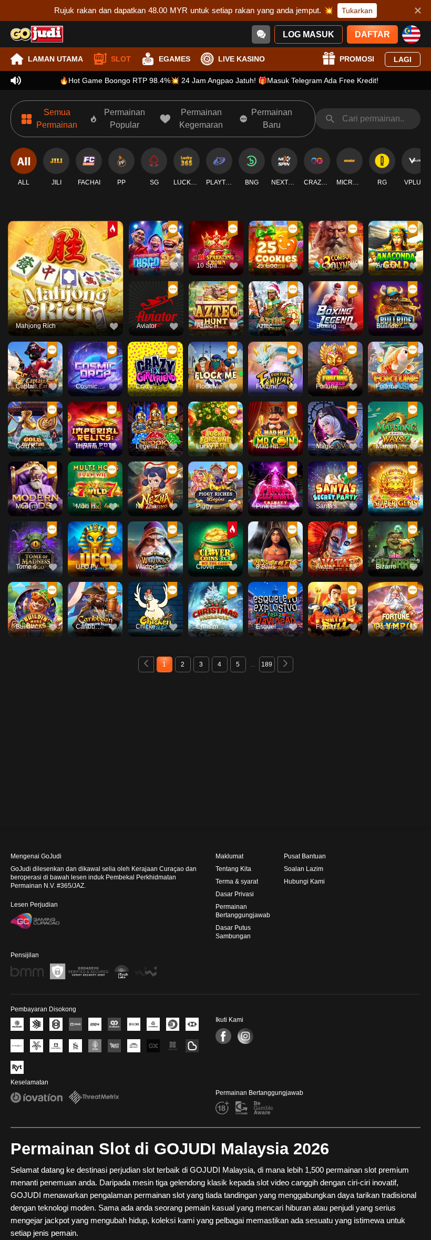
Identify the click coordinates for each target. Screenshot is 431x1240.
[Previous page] (146, 664)
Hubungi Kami (304, 881)
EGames (174, 59)
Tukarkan (357, 10)
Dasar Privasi (235, 894)
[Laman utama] (37, 34)
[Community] (261, 34)
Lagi (403, 59)
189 (266, 664)
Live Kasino (241, 59)
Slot (121, 59)
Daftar (372, 34)
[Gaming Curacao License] (35, 921)
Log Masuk (308, 34)
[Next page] (285, 664)
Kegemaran (65, 259)
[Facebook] (223, 1036)
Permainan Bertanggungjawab (243, 911)
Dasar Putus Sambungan (233, 932)
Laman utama (55, 59)
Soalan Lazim (303, 869)
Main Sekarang (65, 284)
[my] (411, 34)
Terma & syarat (237, 881)
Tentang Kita (233, 869)
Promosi (357, 59)
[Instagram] (245, 1036)
